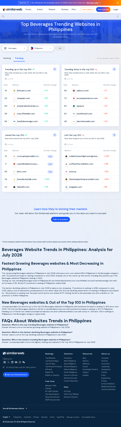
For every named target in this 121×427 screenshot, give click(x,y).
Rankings (49, 354)
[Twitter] (8, 362)
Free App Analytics (52, 394)
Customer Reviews (108, 389)
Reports (86, 361)
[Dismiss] (117, 2)
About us (105, 354)
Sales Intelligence (70, 369)
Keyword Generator (52, 397)
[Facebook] (4, 362)
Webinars (86, 364)
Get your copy (92, 3)
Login (115, 9)
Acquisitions (105, 369)
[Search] (60, 16)
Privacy (36, 417)
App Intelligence (70, 364)
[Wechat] (23, 362)
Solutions (68, 354)
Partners (104, 361)
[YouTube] (16, 362)
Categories (17, 417)
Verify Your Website (71, 394)
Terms (52, 417)
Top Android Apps (52, 361)
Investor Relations (108, 384)
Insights (86, 375)
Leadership (105, 367)
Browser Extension (71, 397)
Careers (104, 372)
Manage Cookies (73, 417)
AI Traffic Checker (51, 391)
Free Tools (49, 381)
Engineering (105, 378)
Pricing (103, 381)
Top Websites (50, 358)
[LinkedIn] (12, 362)
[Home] (12, 9)
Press (103, 375)
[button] (14, 48)
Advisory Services (70, 378)
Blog (84, 358)
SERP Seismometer (52, 400)
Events (85, 367)
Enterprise (68, 358)
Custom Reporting (71, 381)
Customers (105, 364)
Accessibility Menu (88, 417)
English (5, 417)
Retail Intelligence (70, 367)
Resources (87, 354)
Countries (27, 417)
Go (60, 48)
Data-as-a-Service (71, 375)
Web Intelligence (70, 361)
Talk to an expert (60, 219)
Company (105, 358)
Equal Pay (60, 417)
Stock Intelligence (70, 372)
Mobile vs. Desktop (52, 375)
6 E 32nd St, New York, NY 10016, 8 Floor (21, 367)
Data (66, 387)
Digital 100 (49, 372)
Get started (103, 9)
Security (44, 417)
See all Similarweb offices (13, 408)
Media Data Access (108, 387)
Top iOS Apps (50, 364)
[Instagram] (19, 362)
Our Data (67, 391)
